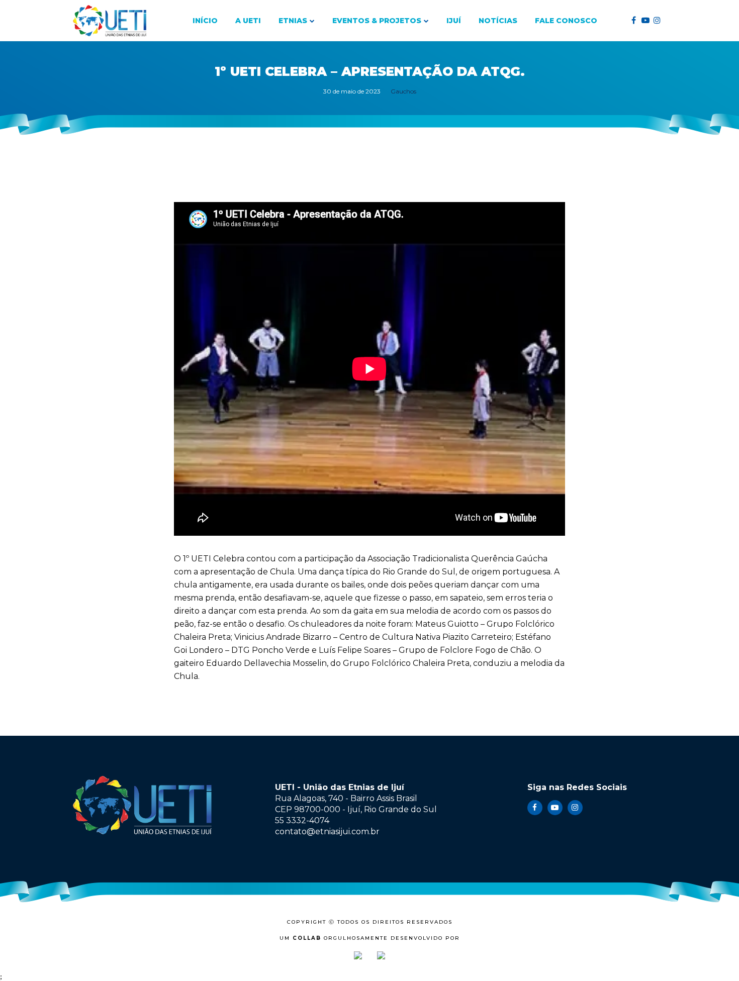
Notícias (498, 20)
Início (205, 20)
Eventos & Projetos (376, 20)
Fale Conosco (566, 20)
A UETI (248, 20)
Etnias (293, 20)
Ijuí (453, 20)
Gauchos (403, 91)
